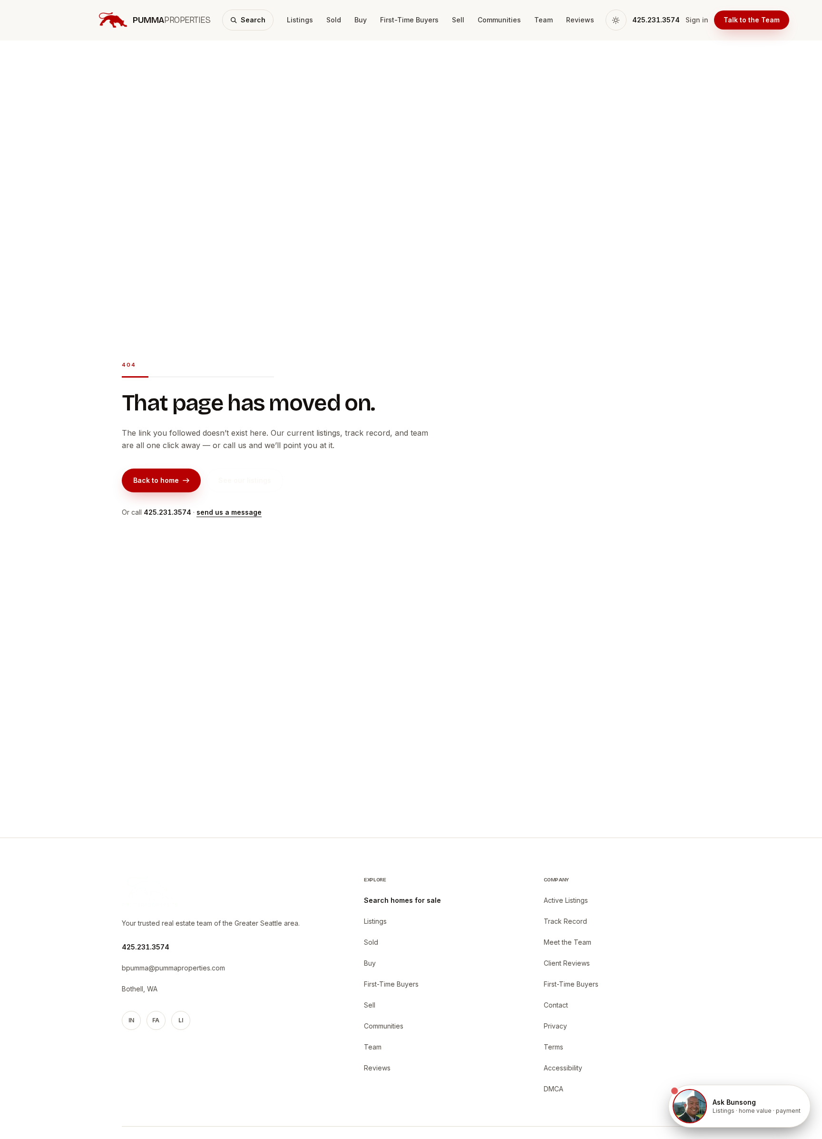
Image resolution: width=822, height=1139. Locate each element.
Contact (556, 1005)
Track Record (565, 921)
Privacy (555, 1026)
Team (543, 20)
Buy (360, 20)
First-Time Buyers (409, 20)
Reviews (580, 20)
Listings (300, 20)
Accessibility (563, 1068)
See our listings (244, 480)
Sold (333, 20)
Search (253, 20)
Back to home (156, 480)
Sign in (696, 20)
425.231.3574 (656, 20)
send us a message (229, 512)
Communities (499, 20)
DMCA (553, 1089)
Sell (458, 20)
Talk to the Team (752, 20)
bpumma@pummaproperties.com (173, 968)
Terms (553, 1047)
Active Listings (566, 900)
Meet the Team (567, 942)
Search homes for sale (402, 900)
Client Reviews (567, 963)
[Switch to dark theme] (616, 20)
